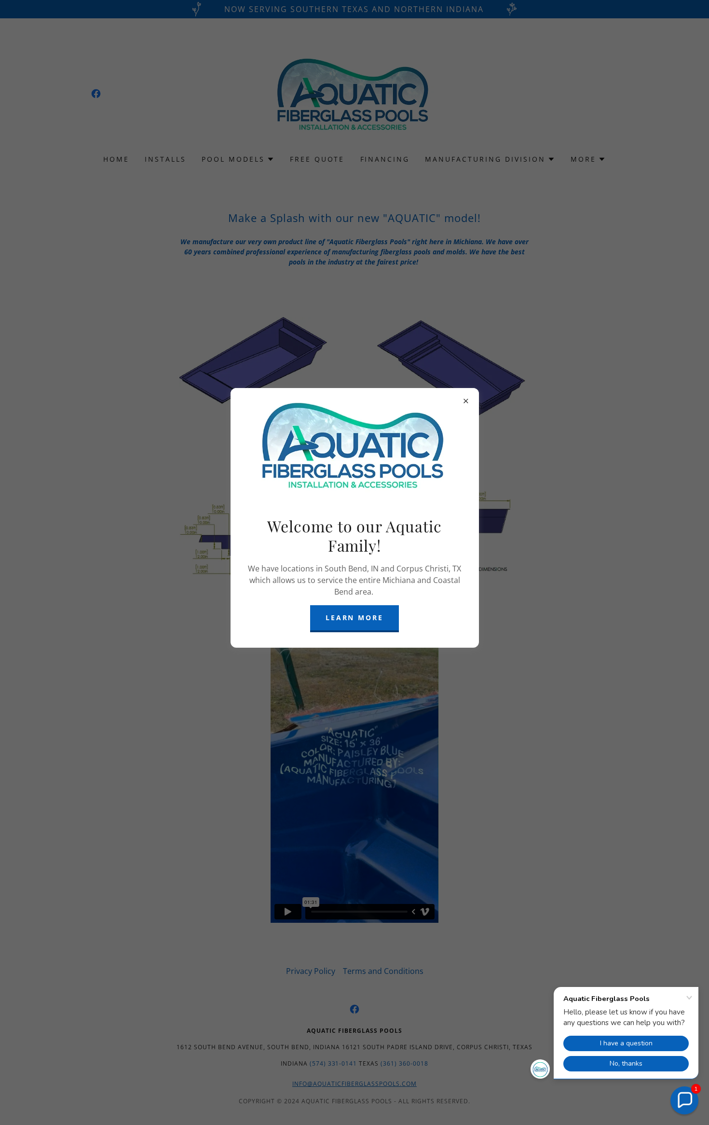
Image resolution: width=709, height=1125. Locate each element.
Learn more (355, 617)
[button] (684, 1100)
